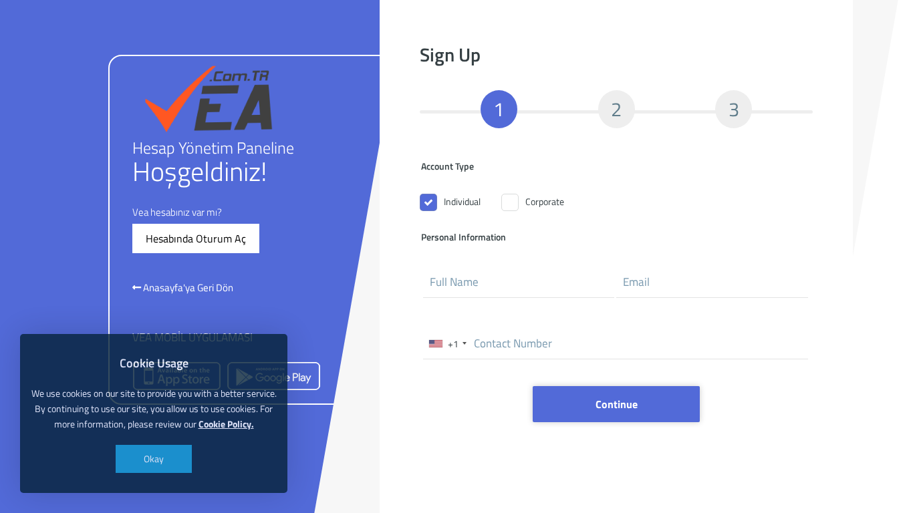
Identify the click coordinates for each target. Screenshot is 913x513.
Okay (154, 459)
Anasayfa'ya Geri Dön (187, 287)
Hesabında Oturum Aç (196, 238)
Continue (616, 404)
